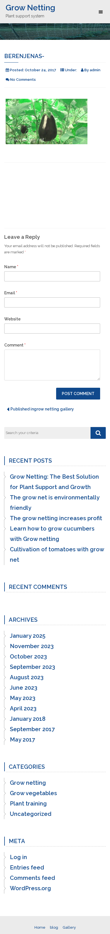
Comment (15, 345)
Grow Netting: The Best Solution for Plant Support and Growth (54, 481)
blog (54, 927)
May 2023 (22, 698)
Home (39, 927)
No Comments (23, 79)
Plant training (28, 803)
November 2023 (32, 646)
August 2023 (26, 677)
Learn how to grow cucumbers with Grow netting (52, 533)
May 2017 (22, 739)
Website (12, 319)
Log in (18, 857)
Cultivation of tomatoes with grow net (57, 554)
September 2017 (32, 729)
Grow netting (28, 782)
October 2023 (28, 656)
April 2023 (23, 708)
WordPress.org (30, 888)
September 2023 (32, 667)
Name (11, 267)
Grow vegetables (33, 793)
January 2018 (27, 718)
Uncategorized (30, 814)
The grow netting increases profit (56, 518)
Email (10, 293)
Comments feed (32, 878)
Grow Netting (30, 7)
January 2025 (27, 635)
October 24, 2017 (40, 70)
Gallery (69, 927)
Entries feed (27, 867)
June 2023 (23, 687)
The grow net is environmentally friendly (54, 502)
